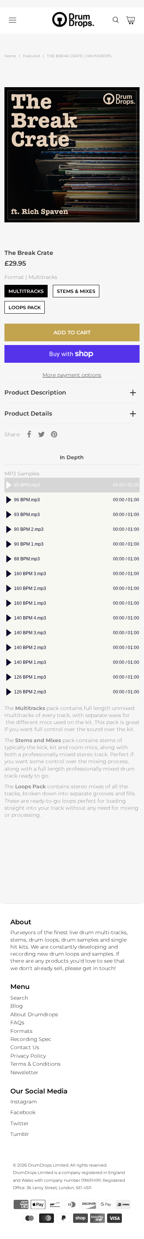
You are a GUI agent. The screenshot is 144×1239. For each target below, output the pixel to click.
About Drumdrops (34, 1014)
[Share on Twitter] (41, 434)
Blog (16, 1006)
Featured (31, 56)
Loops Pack (24, 307)
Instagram (23, 1101)
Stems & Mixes (76, 291)
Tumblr (19, 1134)
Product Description (35, 392)
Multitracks (26, 291)
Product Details (28, 413)
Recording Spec (30, 1039)
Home (10, 56)
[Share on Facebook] (29, 434)
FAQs (17, 1022)
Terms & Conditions (35, 1064)
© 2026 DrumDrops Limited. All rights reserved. (60, 1165)
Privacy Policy (28, 1055)
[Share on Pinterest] (54, 434)
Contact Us (24, 1047)
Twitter (19, 1123)
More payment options (71, 375)
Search (19, 997)
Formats (21, 1031)
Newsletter (24, 1072)
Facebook (22, 1112)
